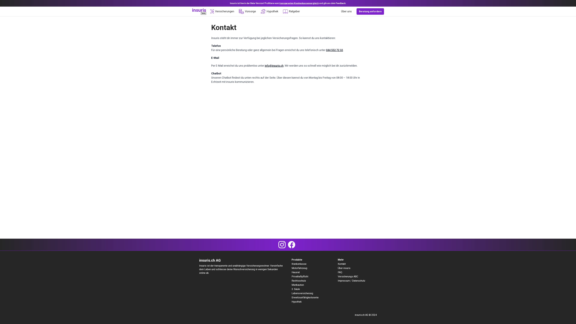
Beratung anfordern (370, 11)
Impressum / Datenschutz (351, 280)
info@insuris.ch (274, 65)
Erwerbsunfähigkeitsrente (305, 297)
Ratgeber (294, 11)
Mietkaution (298, 285)
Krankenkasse (299, 263)
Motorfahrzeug (299, 268)
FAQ (340, 272)
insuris (199, 10)
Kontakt (342, 263)
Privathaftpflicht (300, 276)
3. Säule (296, 289)
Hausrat (296, 272)
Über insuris (344, 268)
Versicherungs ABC (348, 276)
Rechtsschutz (299, 280)
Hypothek (272, 11)
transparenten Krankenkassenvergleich (299, 3)
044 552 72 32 (334, 50)
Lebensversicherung (302, 293)
